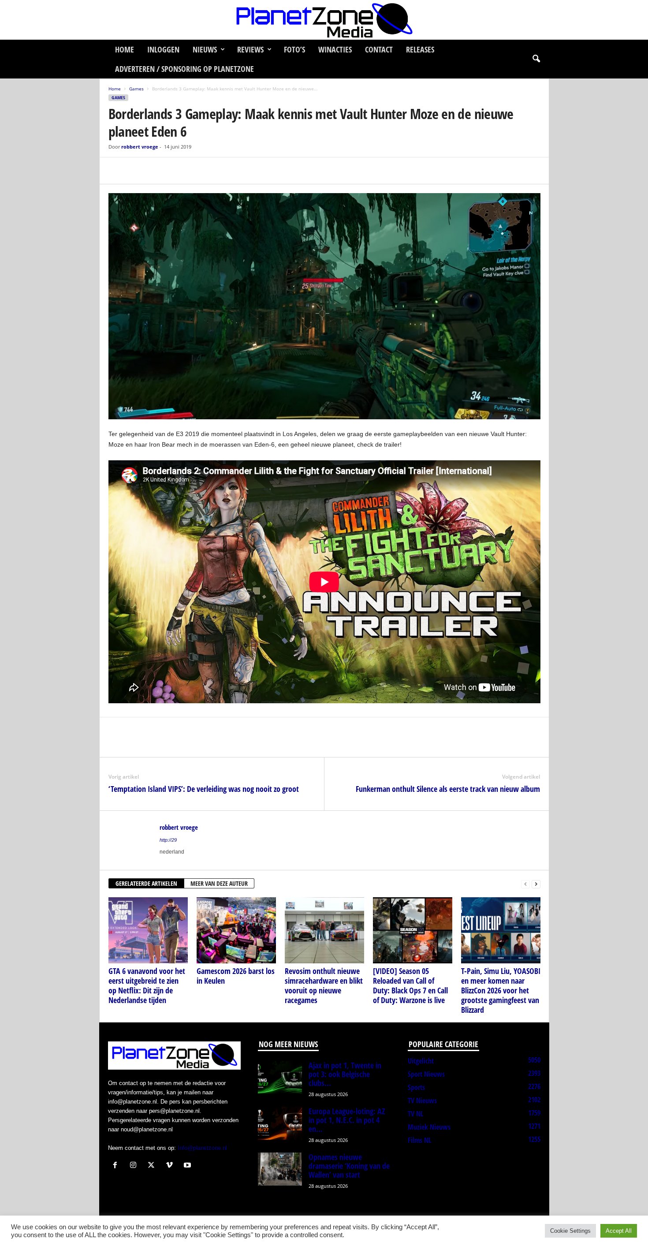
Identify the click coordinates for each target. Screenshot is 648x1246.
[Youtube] (188, 1166)
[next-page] (536, 883)
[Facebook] (117, 170)
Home (124, 49)
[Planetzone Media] (324, 20)
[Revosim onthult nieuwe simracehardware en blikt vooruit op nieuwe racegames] (324, 930)
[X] (137, 170)
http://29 (168, 840)
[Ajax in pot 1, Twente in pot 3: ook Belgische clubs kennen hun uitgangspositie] (280, 1077)
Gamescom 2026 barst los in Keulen (236, 976)
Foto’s (294, 49)
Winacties (335, 49)
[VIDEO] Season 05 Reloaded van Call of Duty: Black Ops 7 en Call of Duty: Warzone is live (410, 985)
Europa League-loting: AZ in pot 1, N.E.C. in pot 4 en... (347, 1120)
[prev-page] (525, 883)
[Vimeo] (171, 1166)
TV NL (415, 1114)
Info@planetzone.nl (202, 1148)
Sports (416, 1087)
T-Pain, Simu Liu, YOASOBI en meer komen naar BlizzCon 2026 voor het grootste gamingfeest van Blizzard (500, 990)
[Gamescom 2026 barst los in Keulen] (236, 930)
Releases (420, 49)
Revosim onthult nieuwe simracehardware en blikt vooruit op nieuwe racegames (324, 985)
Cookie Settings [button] (570, 1230)
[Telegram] (178, 170)
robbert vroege (139, 146)
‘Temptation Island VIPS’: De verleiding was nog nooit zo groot (203, 789)
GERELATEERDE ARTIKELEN (146, 883)
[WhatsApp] (158, 170)
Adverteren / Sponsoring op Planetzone (184, 68)
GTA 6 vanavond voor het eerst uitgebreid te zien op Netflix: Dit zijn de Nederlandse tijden (146, 985)
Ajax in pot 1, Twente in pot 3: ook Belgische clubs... (345, 1074)
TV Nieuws (422, 1100)
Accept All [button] (619, 1230)
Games (136, 89)
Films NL (419, 1140)
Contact (379, 49)
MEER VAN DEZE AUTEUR (219, 883)
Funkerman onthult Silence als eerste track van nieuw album (448, 789)
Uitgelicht (421, 1061)
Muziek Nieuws (429, 1127)
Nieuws (205, 49)
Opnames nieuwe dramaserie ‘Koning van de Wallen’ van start (349, 1166)
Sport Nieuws (426, 1074)
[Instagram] (135, 1166)
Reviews (250, 49)
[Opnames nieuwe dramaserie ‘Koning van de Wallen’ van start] (280, 1169)
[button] (536, 59)
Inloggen (163, 49)
